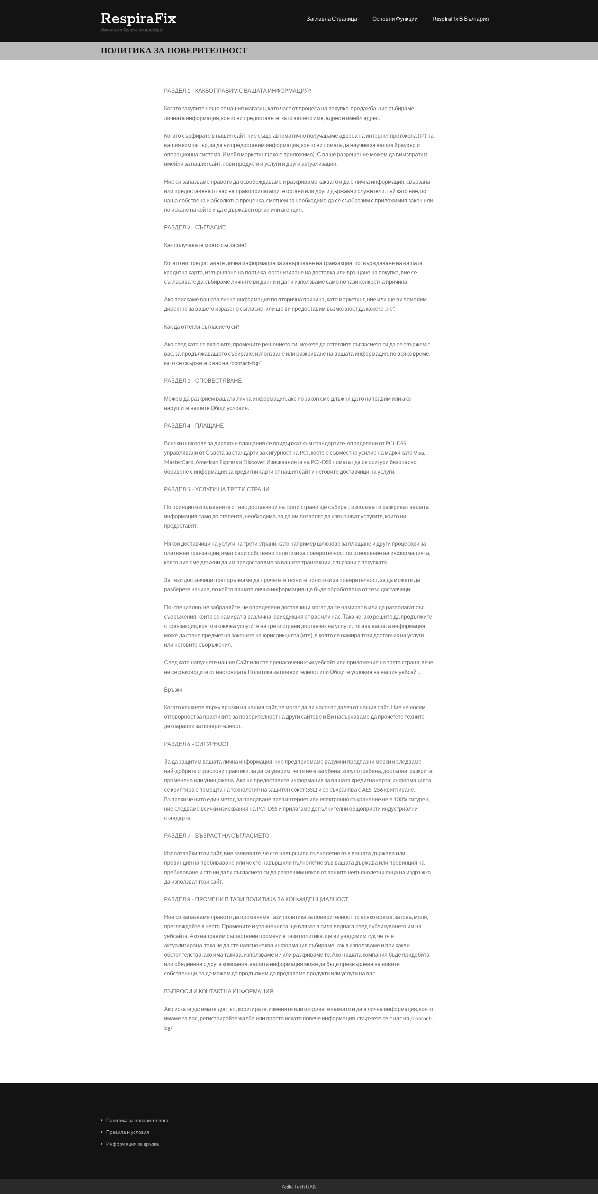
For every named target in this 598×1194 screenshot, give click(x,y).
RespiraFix (138, 19)
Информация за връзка (132, 1144)
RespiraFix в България (461, 18)
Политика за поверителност (137, 1120)
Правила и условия (127, 1132)
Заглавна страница (332, 18)
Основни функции (395, 18)
